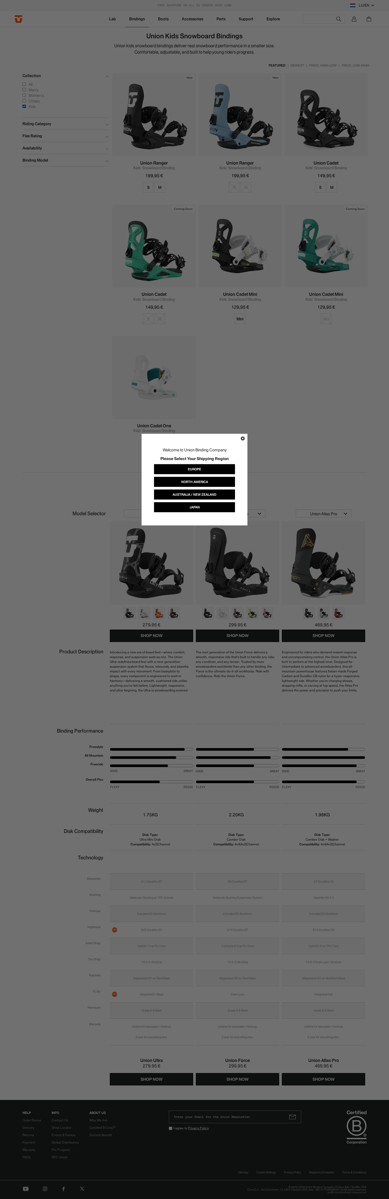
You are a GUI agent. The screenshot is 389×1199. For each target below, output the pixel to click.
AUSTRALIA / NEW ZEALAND (194, 495)
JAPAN (194, 507)
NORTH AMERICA (194, 482)
